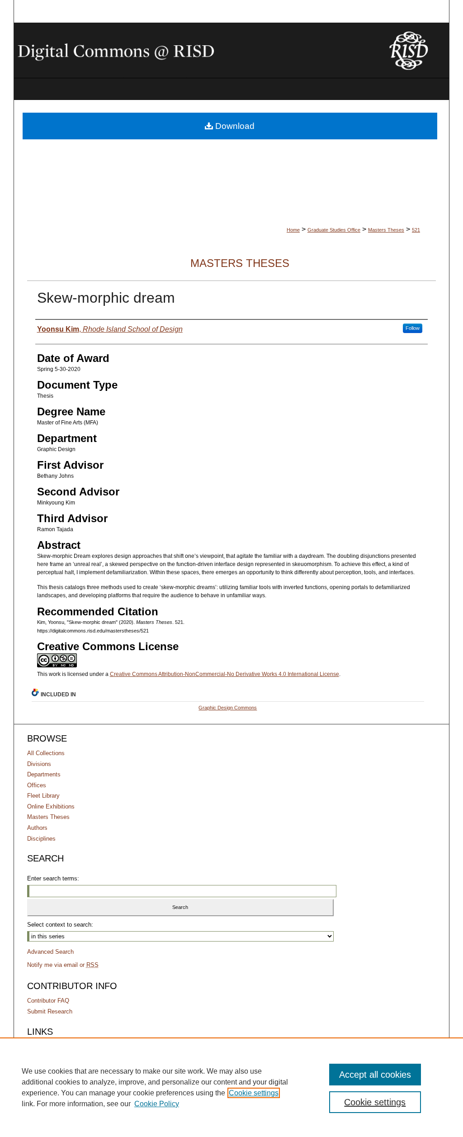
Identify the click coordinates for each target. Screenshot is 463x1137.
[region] (231, 1087)
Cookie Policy (156, 1104)
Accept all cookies (375, 1075)
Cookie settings (254, 1093)
